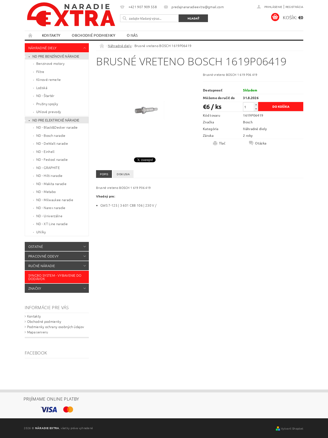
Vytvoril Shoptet (292, 428)
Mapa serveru (37, 332)
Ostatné (35, 246)
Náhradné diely (42, 47)
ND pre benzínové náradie (55, 56)
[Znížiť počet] (256, 109)
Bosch (248, 122)
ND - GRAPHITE (48, 167)
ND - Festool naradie (52, 159)
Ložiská (41, 87)
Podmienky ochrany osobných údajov (55, 326)
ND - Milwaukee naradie (54, 199)
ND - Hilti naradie (49, 175)
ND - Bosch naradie (51, 135)
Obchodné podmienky (93, 35)
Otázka (260, 143)
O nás (132, 35)
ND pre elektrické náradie (55, 120)
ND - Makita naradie (51, 183)
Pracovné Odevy (43, 256)
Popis (104, 174)
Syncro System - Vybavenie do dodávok (55, 277)
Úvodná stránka (30, 35)
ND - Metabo (46, 191)
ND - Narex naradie (51, 207)
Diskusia (123, 174)
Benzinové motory (50, 63)
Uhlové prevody (48, 111)
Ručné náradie (41, 265)
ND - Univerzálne (49, 215)
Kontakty (51, 35)
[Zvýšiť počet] (256, 104)
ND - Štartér (45, 95)
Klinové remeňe (48, 79)
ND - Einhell (45, 151)
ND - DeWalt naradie (52, 143)
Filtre (40, 71)
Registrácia (294, 7)
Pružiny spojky (47, 103)
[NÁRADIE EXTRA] (71, 16)
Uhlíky (41, 231)
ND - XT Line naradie (52, 223)
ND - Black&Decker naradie (57, 127)
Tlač (222, 143)
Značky (34, 288)
